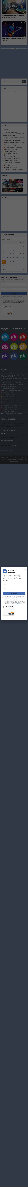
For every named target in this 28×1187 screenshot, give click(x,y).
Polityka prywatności (17, 603)
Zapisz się (14, 593)
